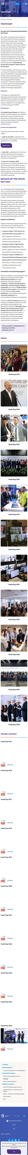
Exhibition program (8, 1084)
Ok (14, 1151)
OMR (4, 1099)
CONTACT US (17, 3)
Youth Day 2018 (14, 479)
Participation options (15, 1121)
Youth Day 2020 (14, 549)
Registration (6, 145)
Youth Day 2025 (14, 724)
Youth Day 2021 (14, 584)
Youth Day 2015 (14, 374)
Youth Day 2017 (14, 444)
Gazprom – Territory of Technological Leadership (13, 1093)
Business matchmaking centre (9, 1081)
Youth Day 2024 (14, 689)
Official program (7, 1067)
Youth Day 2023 (14, 654)
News (14, 1124)
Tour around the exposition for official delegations (14, 1070)
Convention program (8, 1073)
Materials (10, 764)
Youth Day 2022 (14, 619)
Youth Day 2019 (14, 514)
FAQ (14, 1128)
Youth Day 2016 (14, 409)
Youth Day (5, 1078)
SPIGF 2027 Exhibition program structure (12, 1087)
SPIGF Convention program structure (11, 1076)
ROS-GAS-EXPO (6, 1096)
